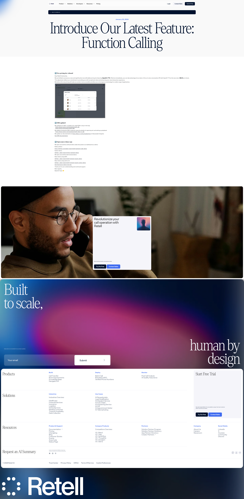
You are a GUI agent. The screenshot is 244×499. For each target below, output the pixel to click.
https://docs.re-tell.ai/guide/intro (82, 133)
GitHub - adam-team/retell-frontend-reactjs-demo (68, 158)
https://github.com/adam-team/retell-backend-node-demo (71, 148)
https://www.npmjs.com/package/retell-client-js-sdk (69, 132)
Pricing (98, 4)
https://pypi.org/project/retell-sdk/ (65, 128)
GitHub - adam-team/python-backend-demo (67, 152)
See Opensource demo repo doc (63, 164)
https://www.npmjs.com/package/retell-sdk (67, 127)
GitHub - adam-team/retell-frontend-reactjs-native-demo (70, 162)
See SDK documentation (61, 136)
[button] (62, 3)
